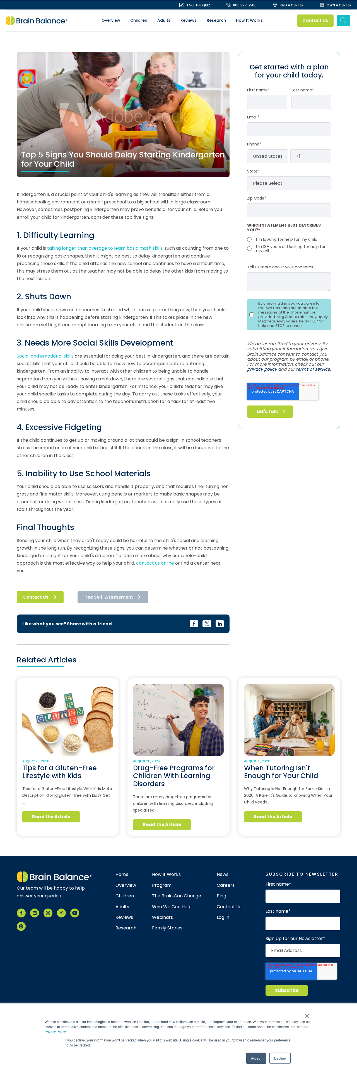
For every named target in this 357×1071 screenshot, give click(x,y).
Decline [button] (280, 1058)
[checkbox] (289, 244)
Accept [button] (256, 1058)
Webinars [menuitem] (162, 917)
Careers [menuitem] (226, 885)
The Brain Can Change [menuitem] (176, 896)
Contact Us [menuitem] (229, 907)
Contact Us (315, 20)
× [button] (307, 1013)
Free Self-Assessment (108, 597)
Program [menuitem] (162, 885)
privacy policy (262, 369)
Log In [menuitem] (223, 917)
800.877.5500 (245, 5)
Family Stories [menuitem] (167, 928)
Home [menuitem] (122, 874)
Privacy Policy (55, 1031)
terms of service (313, 369)
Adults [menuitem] (163, 20)
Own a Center (339, 5)
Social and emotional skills (45, 356)
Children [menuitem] (138, 20)
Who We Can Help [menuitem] (172, 907)
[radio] (289, 239)
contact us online (155, 563)
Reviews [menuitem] (188, 20)
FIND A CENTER (291, 5)
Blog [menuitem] (221, 896)
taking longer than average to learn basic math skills (105, 248)
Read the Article (51, 816)
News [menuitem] (222, 874)
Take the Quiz (198, 5)
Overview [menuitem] (111, 20)
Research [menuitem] (216, 20)
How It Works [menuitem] (249, 20)
